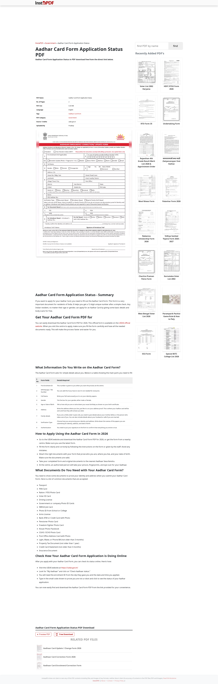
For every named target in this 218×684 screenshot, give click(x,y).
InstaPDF (39, 43)
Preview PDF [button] (43, 634)
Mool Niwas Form (146, 201)
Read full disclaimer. (169, 678)
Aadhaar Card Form (75, 114)
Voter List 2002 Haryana (146, 87)
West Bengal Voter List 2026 (146, 315)
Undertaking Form (171, 123)
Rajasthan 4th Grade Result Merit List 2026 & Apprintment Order (146, 162)
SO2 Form (146, 354)
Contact (110, 681)
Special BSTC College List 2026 (171, 355)
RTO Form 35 (146, 123)
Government (50, 43)
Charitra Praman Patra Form (146, 277)
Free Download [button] (64, 634)
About (103, 681)
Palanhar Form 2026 (171, 201)
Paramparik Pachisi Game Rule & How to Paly (171, 316)
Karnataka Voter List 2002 (171, 277)
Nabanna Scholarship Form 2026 (146, 239)
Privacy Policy (119, 681)
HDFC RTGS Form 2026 (171, 87)
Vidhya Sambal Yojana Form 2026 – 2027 (171, 239)
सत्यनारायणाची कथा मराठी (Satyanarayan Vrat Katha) (171, 161)
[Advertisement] (109, 24)
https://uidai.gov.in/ (69, 567)
